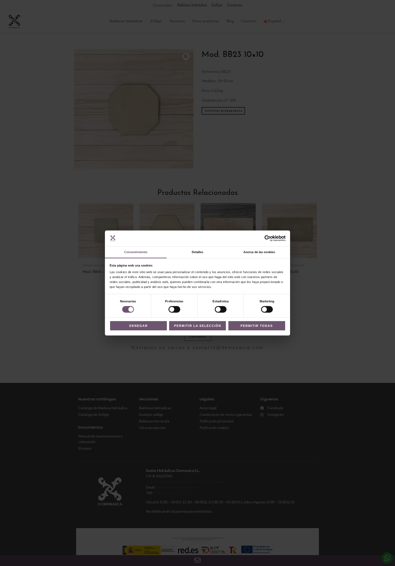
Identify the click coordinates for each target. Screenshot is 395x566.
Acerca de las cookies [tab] (259, 252)
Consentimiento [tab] (135, 252)
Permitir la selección (197, 325)
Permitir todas (256, 325)
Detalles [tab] (197, 252)
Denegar (138, 325)
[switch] (174, 309)
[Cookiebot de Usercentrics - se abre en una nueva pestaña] (268, 238)
